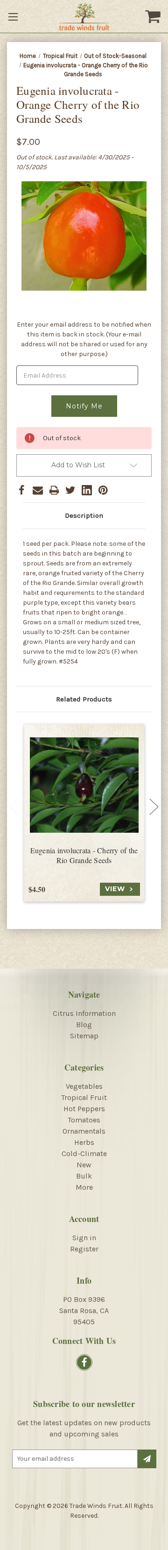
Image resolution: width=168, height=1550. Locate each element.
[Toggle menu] (14, 16)
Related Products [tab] (84, 699)
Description (84, 515)
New (84, 1164)
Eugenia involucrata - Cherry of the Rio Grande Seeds (84, 855)
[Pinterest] (103, 490)
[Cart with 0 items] (154, 16)
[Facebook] (21, 490)
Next (154, 807)
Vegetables (84, 1086)
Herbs (84, 1142)
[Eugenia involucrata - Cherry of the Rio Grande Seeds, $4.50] (84, 784)
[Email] (38, 490)
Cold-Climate (84, 1153)
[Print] (54, 490)
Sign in (84, 1237)
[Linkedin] (87, 490)
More (84, 1187)
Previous (14, 807)
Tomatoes (84, 1119)
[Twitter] (70, 490)
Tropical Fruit (84, 1097)
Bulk (84, 1175)
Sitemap (84, 1035)
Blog (84, 1024)
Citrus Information (84, 1013)
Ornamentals (84, 1131)
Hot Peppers (84, 1108)
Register (84, 1248)
